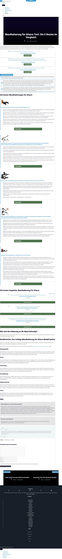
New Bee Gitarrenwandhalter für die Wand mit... (27, 308)
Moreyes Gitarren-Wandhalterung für (28, 69)
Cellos (30, 502)
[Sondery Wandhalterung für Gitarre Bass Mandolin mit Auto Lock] (27, 51)
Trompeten (30, 525)
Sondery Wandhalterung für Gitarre (28, 53)
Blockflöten (30, 501)
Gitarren (6, 13)
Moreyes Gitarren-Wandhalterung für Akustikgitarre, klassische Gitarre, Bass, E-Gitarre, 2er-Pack (23, 180)
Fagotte (30, 505)
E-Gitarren (30, 504)
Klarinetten (30, 509)
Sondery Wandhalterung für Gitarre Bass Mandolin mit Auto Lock (15, 107)
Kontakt (29, 536)
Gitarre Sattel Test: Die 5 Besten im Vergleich (17, 477)
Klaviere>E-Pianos (30, 512)
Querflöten (31, 519)
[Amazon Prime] (52, 293)
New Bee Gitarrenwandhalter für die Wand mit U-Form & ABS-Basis (15, 255)
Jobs (29, 541)
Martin (6, 429)
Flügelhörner (30, 507)
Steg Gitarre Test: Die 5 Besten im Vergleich (44, 477)
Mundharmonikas (8, 10)
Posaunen (30, 518)
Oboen (30, 516)
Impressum (29, 531)
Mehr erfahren (32, 494)
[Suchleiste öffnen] (3, 2)
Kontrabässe (30, 514)
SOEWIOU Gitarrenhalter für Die (28, 62)
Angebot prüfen (27, 302)
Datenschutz (29, 534)
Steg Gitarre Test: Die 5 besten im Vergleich (40, 346)
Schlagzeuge (30, 522)
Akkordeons (7, 9)
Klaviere (30, 511)
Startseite (7, 7)
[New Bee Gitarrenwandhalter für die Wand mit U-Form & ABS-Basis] (4, 253)
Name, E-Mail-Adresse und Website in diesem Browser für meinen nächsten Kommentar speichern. (19, 463)
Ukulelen (30, 526)
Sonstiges (30, 523)
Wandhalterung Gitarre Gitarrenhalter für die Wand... (27, 321)
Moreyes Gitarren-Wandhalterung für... (27, 296)
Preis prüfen (27, 55)
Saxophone (30, 520)
